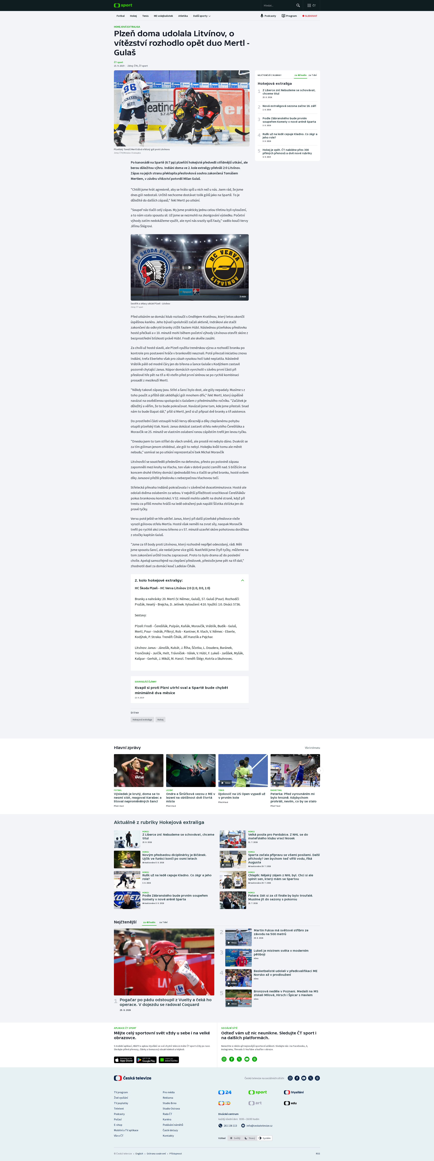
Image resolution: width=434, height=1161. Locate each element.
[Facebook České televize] (297, 1078)
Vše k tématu (312, 747)
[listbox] (250, 1138)
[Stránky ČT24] (224, 1093)
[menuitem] (120, 16)
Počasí (118, 1119)
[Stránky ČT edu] (290, 1104)
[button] (190, 267)
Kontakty (168, 1135)
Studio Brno (169, 1103)
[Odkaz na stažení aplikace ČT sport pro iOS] (124, 1059)
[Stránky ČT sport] (258, 1093)
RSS (318, 1153)
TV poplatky (121, 1103)
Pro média (169, 1092)
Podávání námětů (173, 1124)
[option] (235, 1138)
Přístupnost (176, 1153)
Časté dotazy (170, 1130)
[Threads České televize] (317, 1078)
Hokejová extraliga (127, 26)
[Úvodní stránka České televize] (133, 1078)
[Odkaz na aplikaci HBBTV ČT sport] (169, 1059)
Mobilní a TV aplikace (126, 1130)
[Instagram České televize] (290, 1078)
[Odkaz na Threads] (254, 1059)
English (139, 1153)
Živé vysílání (121, 1097)
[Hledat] (298, 5)
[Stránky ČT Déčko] (224, 1104)
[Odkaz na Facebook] (231, 1059)
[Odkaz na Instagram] (224, 1059)
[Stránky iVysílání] (294, 1093)
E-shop (118, 1124)
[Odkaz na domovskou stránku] (128, 5)
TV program (121, 1092)
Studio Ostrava (171, 1108)
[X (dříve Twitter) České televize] (310, 1078)
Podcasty (119, 1114)
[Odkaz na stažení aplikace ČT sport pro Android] (146, 1059)
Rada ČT (167, 1114)
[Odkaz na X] (239, 1059)
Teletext (119, 1108)
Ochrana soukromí (156, 1153)
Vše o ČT (119, 1135)
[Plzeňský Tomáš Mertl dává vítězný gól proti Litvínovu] (182, 108)
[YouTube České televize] (304, 1078)
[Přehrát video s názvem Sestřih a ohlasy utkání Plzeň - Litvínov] (190, 267)
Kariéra (167, 1119)
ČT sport (118, 62)
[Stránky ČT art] (255, 1104)
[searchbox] (278, 5)
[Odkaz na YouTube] (247, 1059)
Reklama (168, 1097)
